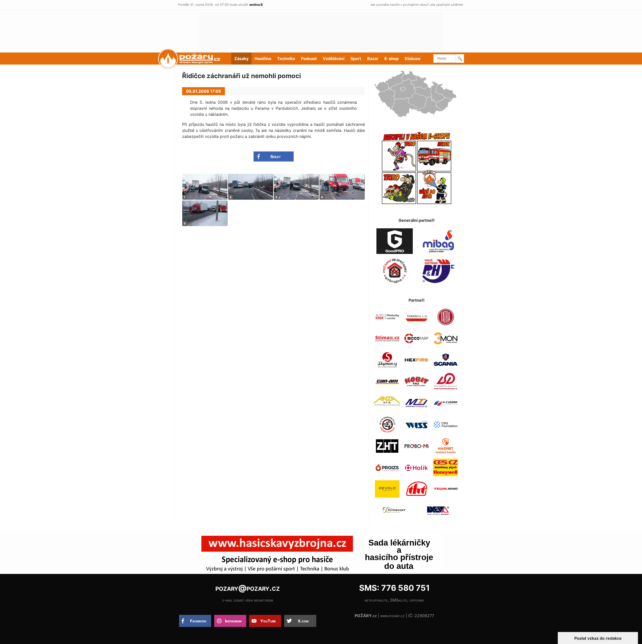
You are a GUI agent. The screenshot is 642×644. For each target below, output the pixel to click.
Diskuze (413, 58)
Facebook (198, 620)
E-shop (391, 58)
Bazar (372, 58)
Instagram (233, 620)
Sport (355, 58)
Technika (286, 58)
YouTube (268, 620)
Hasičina (263, 58)
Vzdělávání (333, 58)
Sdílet (275, 156)
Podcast (309, 58)
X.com (303, 620)
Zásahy (241, 58)
